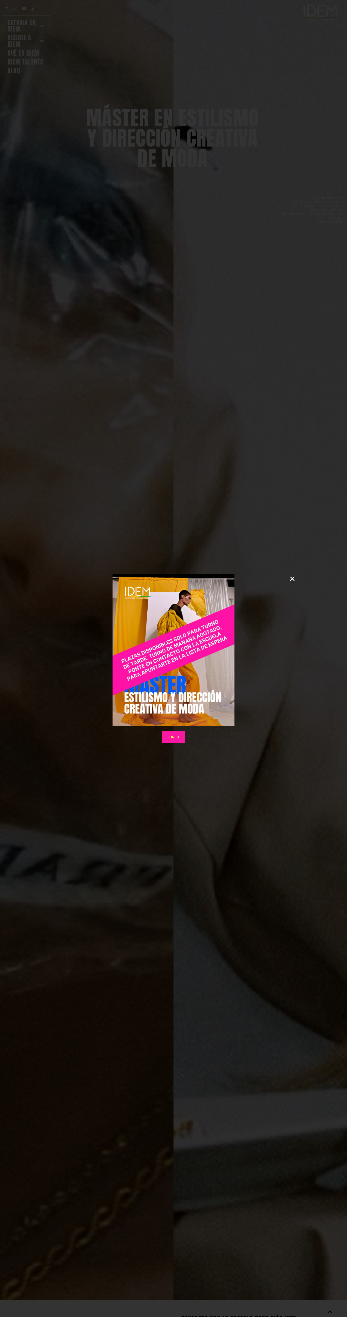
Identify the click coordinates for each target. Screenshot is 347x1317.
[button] (292, 579)
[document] (173, 658)
